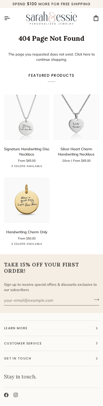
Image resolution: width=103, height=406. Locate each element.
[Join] (95, 300)
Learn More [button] (16, 328)
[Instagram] (16, 395)
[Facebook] (6, 395)
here (86, 54)
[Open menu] (11, 18)
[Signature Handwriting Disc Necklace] (27, 117)
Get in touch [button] (18, 358)
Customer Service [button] (23, 343)
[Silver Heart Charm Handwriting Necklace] (76, 117)
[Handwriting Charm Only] (27, 200)
